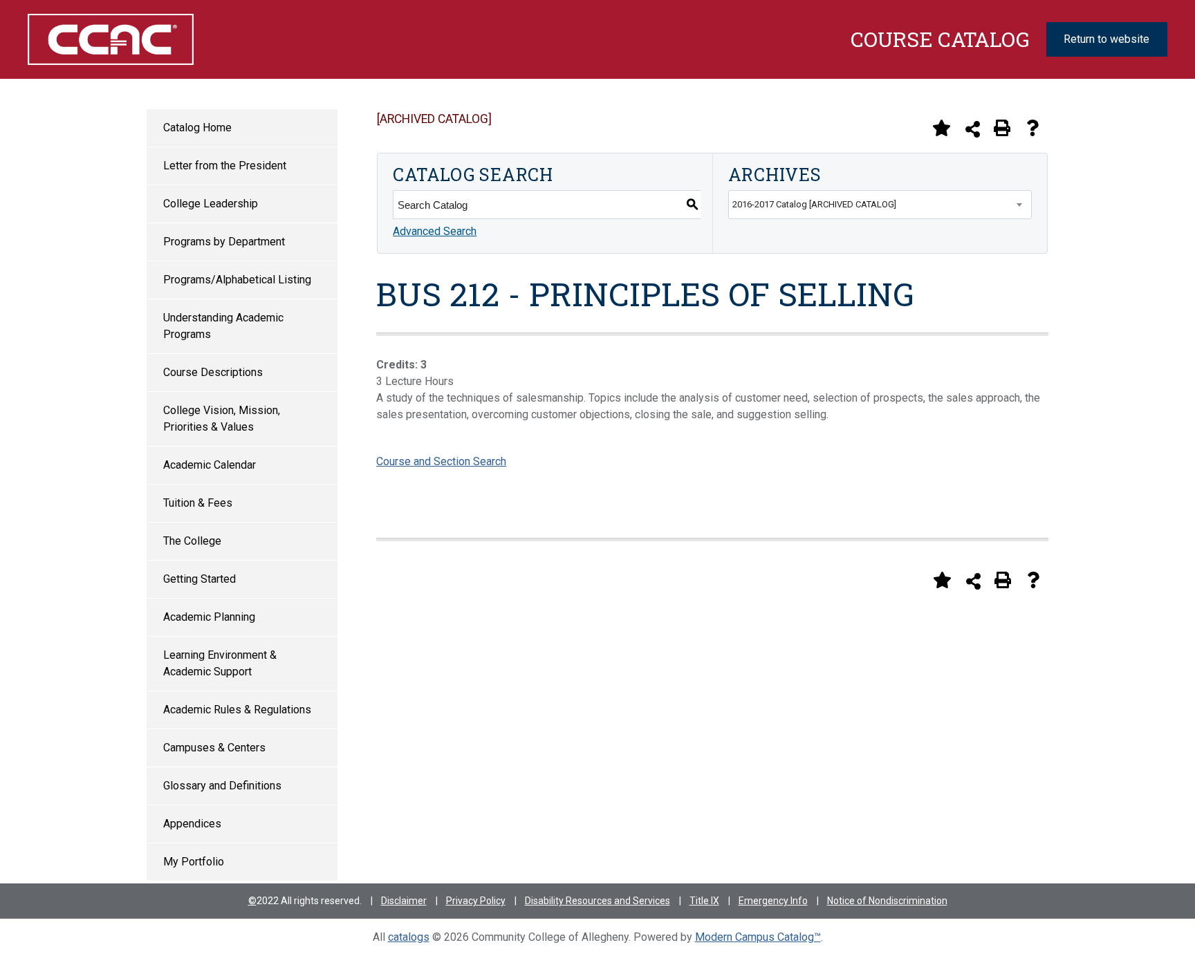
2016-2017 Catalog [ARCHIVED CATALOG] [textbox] (814, 204)
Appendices (192, 823)
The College (192, 540)
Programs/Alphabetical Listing (237, 279)
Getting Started (199, 578)
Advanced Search (434, 231)
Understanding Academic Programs (223, 326)
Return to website (1106, 39)
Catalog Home (197, 127)
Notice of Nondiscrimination (887, 900)
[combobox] (880, 204)
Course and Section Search (441, 461)
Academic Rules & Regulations (237, 709)
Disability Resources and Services (597, 900)
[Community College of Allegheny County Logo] (110, 39)
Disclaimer (404, 900)
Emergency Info (773, 900)
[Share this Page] (973, 129)
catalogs (408, 937)
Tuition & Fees (197, 502)
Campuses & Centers (214, 747)
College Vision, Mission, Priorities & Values (221, 418)
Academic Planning (209, 617)
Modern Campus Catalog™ (758, 937)
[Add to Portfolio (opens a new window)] (941, 128)
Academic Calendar (209, 464)
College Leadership (210, 203)
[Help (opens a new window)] (1032, 128)
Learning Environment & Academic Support (220, 663)
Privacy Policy (476, 900)
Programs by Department (224, 241)
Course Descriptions (213, 372)
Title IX (704, 900)
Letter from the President (224, 165)
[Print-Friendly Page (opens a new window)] (1002, 128)
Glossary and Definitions (222, 785)
